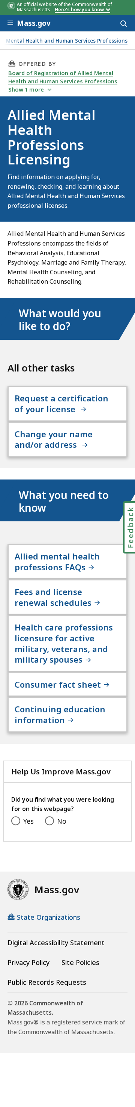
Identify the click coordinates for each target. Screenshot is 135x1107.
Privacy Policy (29, 962)
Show (26, 89)
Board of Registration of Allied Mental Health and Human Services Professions (62, 77)
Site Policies (80, 962)
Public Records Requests (47, 982)
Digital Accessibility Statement (56, 942)
